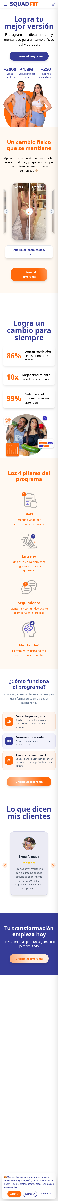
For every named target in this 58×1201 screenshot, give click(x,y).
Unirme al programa (29, 56)
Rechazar (30, 1193)
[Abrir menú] (5, 4)
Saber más (46, 1193)
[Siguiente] (51, 211)
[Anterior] (6, 211)
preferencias (10, 1187)
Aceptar (14, 1193)
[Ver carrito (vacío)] (53, 4)
